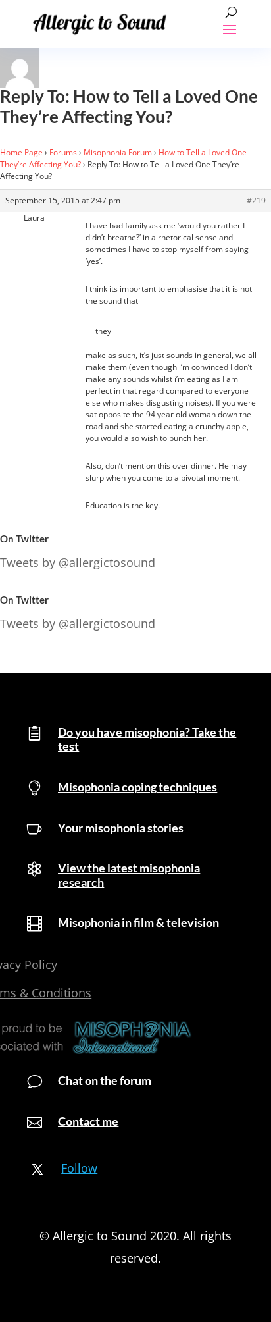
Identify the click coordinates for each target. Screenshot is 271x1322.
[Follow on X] (37, 1169)
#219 (256, 200)
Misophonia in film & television (138, 922)
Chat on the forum (104, 1080)
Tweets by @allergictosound (77, 562)
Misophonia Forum (118, 152)
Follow (79, 1168)
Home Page (21, 152)
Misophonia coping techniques (137, 787)
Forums (63, 152)
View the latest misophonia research (129, 874)
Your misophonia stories (121, 827)
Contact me (88, 1121)
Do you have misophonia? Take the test (147, 739)
